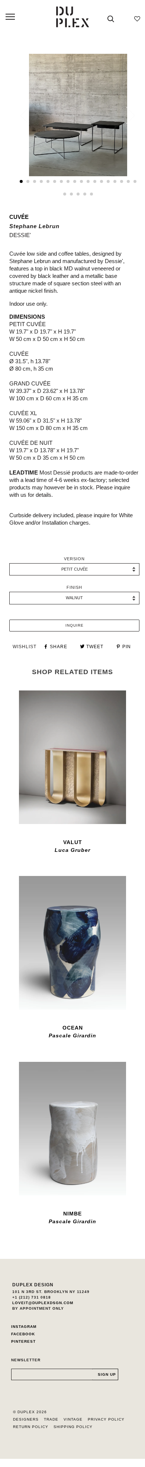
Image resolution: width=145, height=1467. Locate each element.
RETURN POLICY (30, 1427)
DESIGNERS (26, 1419)
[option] (78, 115)
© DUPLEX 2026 (30, 1412)
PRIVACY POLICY (106, 1419)
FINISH (74, 587)
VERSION (74, 559)
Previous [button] (29, 115)
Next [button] (125, 115)
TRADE (51, 1419)
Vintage (73, 1419)
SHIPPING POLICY (73, 1427)
